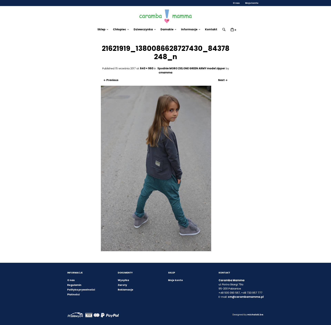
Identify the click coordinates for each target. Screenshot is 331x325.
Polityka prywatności (81, 289)
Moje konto (251, 3)
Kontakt (211, 29)
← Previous (110, 80)
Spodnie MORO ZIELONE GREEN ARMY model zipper (191, 68)
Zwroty (122, 285)
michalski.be (255, 314)
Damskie (167, 29)
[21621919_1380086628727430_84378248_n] (156, 250)
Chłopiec (119, 29)
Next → (223, 80)
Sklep (101, 29)
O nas (236, 3)
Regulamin (74, 285)
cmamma (165, 72)
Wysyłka (123, 280)
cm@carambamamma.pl (246, 297)
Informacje (189, 29)
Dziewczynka (143, 29)
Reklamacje (125, 289)
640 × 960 (146, 68)
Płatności (73, 294)
